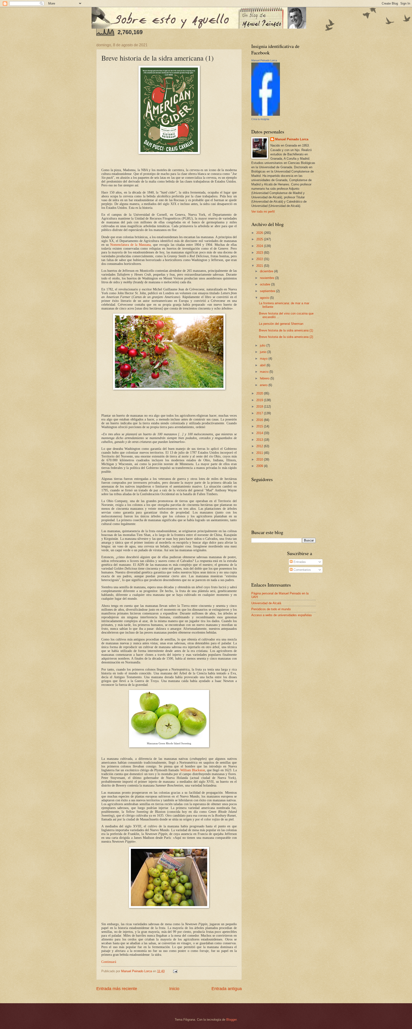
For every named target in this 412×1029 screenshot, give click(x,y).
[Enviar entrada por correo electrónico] (175, 971)
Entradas (299, 562)
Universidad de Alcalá (266, 603)
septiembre (268, 291)
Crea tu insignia (260, 119)
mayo (264, 358)
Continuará (108, 962)
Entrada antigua (226, 988)
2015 (260, 426)
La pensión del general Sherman (281, 324)
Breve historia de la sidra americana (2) (286, 337)
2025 (260, 239)
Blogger (231, 1019)
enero (264, 385)
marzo (264, 371)
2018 (260, 406)
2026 (260, 233)
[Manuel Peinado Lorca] (265, 114)
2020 (260, 393)
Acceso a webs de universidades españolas (281, 615)
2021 (260, 266)
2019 (260, 400)
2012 (260, 446)
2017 (260, 413)
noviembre (267, 278)
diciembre (267, 271)
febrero (265, 378)
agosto (265, 297)
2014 (260, 433)
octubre (265, 284)
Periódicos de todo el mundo (271, 609)
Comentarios (302, 570)
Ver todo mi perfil (263, 211)
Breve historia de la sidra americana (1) (286, 330)
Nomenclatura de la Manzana (130, 245)
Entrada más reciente (116, 988)
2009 (260, 466)
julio (263, 345)
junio (263, 352)
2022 (260, 259)
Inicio (174, 988)
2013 (260, 439)
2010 (260, 459)
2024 (260, 246)
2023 (260, 252)
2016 (260, 420)
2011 (260, 453)
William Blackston (192, 770)
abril (263, 365)
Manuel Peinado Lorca (264, 60)
